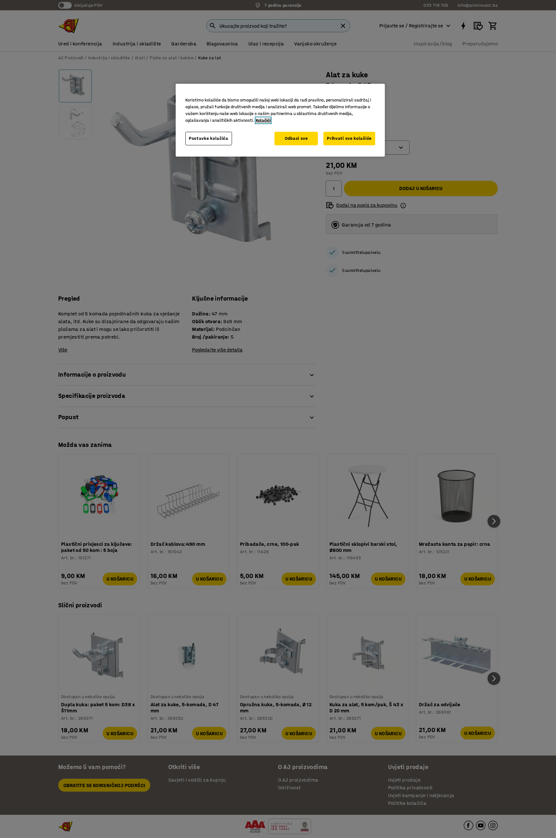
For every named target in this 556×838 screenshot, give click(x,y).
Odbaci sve (296, 138)
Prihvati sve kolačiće (349, 138)
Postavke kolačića (208, 138)
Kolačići (263, 120)
